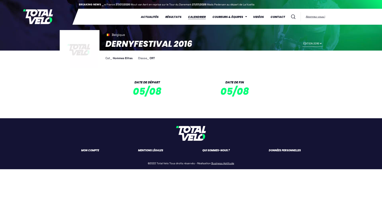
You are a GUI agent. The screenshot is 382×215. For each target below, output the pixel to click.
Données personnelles (285, 150)
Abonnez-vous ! (315, 16)
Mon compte (90, 150)
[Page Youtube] (338, 16)
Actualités (150, 17)
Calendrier (197, 17)
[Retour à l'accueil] (38, 17)
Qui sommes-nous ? (216, 150)
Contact (278, 17)
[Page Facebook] (328, 16)
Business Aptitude (222, 163)
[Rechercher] (293, 17)
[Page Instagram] (335, 16)
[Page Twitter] (331, 16)
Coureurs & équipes (227, 17)
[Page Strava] (341, 16)
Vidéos (258, 17)
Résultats (173, 17)
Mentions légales (150, 150)
